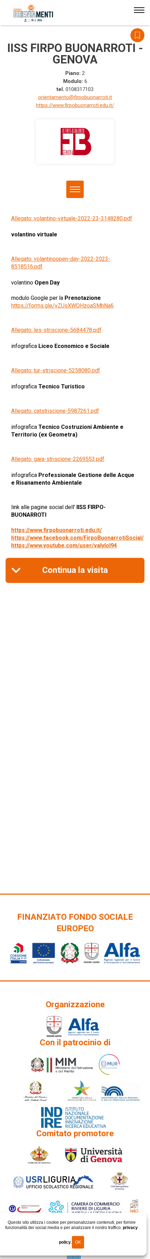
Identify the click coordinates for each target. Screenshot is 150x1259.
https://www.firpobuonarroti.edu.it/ (75, 105)
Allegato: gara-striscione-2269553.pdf (57, 459)
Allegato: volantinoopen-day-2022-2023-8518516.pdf (60, 263)
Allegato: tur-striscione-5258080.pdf (55, 370)
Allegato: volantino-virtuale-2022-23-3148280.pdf (71, 218)
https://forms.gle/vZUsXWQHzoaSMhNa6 (62, 305)
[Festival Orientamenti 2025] (33, 13)
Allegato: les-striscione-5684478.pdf (56, 330)
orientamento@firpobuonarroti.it (75, 97)
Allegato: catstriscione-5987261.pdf (55, 411)
